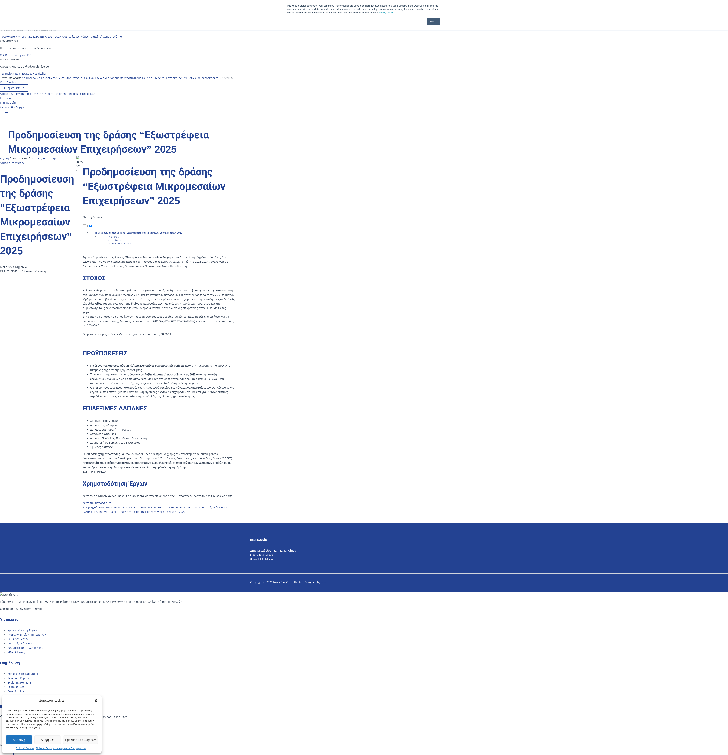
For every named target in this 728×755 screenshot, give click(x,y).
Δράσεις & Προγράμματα (15, 94)
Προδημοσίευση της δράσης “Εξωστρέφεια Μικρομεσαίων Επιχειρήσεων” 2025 (137, 232)
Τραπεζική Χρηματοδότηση (106, 36)
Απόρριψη (47, 740)
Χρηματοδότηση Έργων (22, 630)
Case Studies (8, 82)
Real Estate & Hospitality (30, 73)
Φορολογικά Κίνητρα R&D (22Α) (19, 36)
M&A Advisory (16, 652)
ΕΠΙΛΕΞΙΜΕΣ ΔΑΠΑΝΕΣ (121, 243)
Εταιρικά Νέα (86, 94)
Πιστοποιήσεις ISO (19, 55)
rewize (325, 582)
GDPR (3, 55)
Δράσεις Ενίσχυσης (44, 158)
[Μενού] (6, 114)
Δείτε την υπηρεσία (95, 503)
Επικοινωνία (8, 102)
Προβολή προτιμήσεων (80, 740)
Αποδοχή (19, 740)
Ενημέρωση (12, 88)
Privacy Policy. (385, 12)
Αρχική (4, 158)
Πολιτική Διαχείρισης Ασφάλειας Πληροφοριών (61, 748)
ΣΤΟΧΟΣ (115, 237)
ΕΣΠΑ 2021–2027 (50, 36)
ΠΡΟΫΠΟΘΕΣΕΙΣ (118, 240)
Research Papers (42, 94)
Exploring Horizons (66, 94)
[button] (96, 700)
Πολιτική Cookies (25, 748)
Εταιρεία (5, 98)
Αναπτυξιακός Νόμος (75, 36)
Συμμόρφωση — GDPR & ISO (26, 648)
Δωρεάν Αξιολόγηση (12, 107)
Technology (7, 73)
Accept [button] (433, 21)
